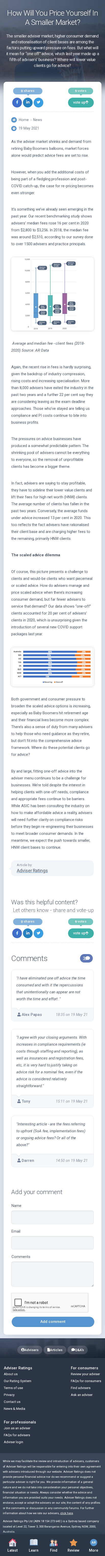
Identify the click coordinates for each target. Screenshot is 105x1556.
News (37, 120)
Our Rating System (17, 1381)
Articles (56, 1350)
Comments (20, 1256)
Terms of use (13, 1388)
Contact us (12, 1402)
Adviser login (13, 1442)
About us (11, 1374)
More (90, 1545)
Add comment (52, 1321)
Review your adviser (85, 1374)
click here (66, 1513)
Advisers (31, 1350)
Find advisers (80, 1388)
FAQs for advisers (17, 1435)
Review (71, 1545)
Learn (36, 1545)
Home (24, 120)
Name (16, 1205)
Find (56, 1545)
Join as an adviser (17, 1428)
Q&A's (79, 1350)
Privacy (9, 1395)
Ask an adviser (82, 1395)
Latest (12, 1550)
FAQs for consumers (86, 1381)
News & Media (14, 1409)
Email (15, 1231)
